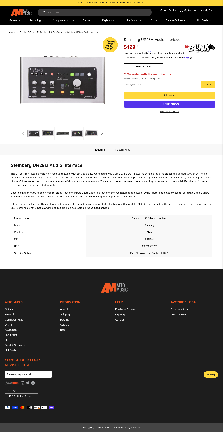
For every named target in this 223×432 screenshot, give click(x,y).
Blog (62, 329)
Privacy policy (88, 427)
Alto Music (121, 428)
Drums (8, 324)
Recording (10, 314)
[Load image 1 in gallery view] (33, 133)
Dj (6, 340)
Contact (119, 319)
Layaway (120, 314)
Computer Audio (14, 319)
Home (11, 32)
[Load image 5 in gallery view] (91, 133)
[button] (207, 10)
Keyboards (11, 329)
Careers (64, 324)
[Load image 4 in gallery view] (77, 133)
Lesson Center (178, 314)
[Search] (44, 12)
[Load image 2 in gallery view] (48, 133)
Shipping (65, 314)
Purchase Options (125, 309)
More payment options (169, 111)
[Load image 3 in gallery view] (62, 133)
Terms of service (102, 427)
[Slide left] (23, 133)
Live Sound (11, 335)
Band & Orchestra (15, 345)
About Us (65, 309)
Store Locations (179, 309)
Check (208, 84)
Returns (64, 319)
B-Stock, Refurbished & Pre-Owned (46, 32)
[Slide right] (102, 133)
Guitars (9, 309)
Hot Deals (21, 32)
